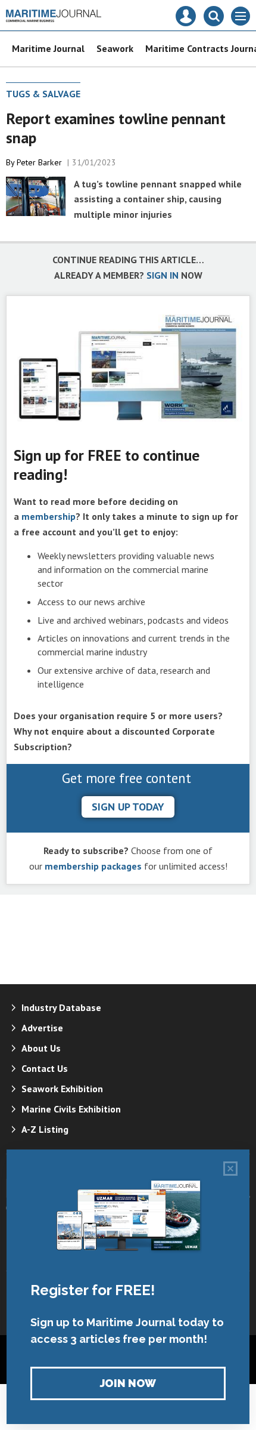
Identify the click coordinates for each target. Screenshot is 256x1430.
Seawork (114, 48)
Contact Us (44, 1068)
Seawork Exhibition (62, 1089)
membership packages (93, 866)
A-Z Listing (44, 1129)
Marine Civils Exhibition (71, 1109)
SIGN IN (162, 275)
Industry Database (61, 1007)
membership (48, 516)
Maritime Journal (48, 48)
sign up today (128, 806)
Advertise (42, 1028)
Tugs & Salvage (43, 94)
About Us (41, 1048)
